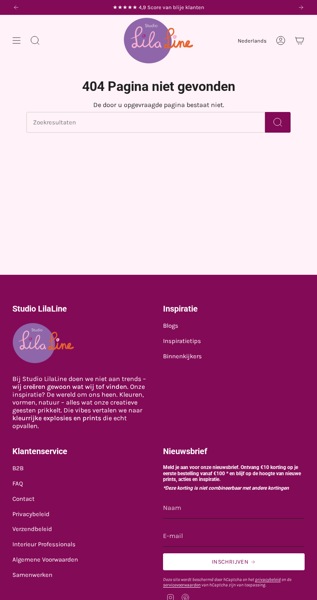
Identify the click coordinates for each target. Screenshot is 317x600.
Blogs (170, 325)
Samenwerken (32, 575)
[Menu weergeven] (16, 40)
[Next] (301, 7)
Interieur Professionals (44, 544)
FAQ (17, 483)
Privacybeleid (31, 514)
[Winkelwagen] (299, 40)
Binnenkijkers (182, 356)
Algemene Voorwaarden (45, 559)
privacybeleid (268, 579)
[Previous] (16, 7)
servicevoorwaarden (182, 585)
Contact (23, 498)
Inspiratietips (182, 341)
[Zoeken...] (278, 122)
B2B (18, 468)
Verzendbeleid (32, 529)
